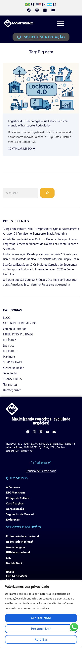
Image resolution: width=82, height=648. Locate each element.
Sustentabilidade (13, 368)
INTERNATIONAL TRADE (18, 334)
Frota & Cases (16, 576)
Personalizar (41, 629)
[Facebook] (29, 10)
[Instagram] (37, 10)
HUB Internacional (18, 552)
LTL (8, 558)
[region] (41, 614)
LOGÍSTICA (10, 340)
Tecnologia (10, 373)
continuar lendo (20, 148)
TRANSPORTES (12, 379)
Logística (8, 345)
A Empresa (13, 487)
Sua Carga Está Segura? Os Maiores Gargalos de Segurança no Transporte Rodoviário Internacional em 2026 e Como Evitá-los (40, 269)
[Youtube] (53, 10)
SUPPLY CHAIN (12, 362)
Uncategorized (12, 390)
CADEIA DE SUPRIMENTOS (19, 323)
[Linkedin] (45, 10)
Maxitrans (9, 356)
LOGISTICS (9, 351)
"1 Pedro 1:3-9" (41, 462)
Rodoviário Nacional (19, 541)
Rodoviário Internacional (22, 536)
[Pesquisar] (47, 193)
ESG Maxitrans (15, 492)
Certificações (15, 503)
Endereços (13, 519)
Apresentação (15, 509)
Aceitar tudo (41, 618)
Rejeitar (41, 639)
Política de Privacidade (41, 471)
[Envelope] (54, 432)
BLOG (6, 318)
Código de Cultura (17, 498)
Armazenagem (15, 547)
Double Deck (14, 563)
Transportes (10, 384)
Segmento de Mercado (20, 514)
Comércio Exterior (14, 329)
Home (10, 571)
